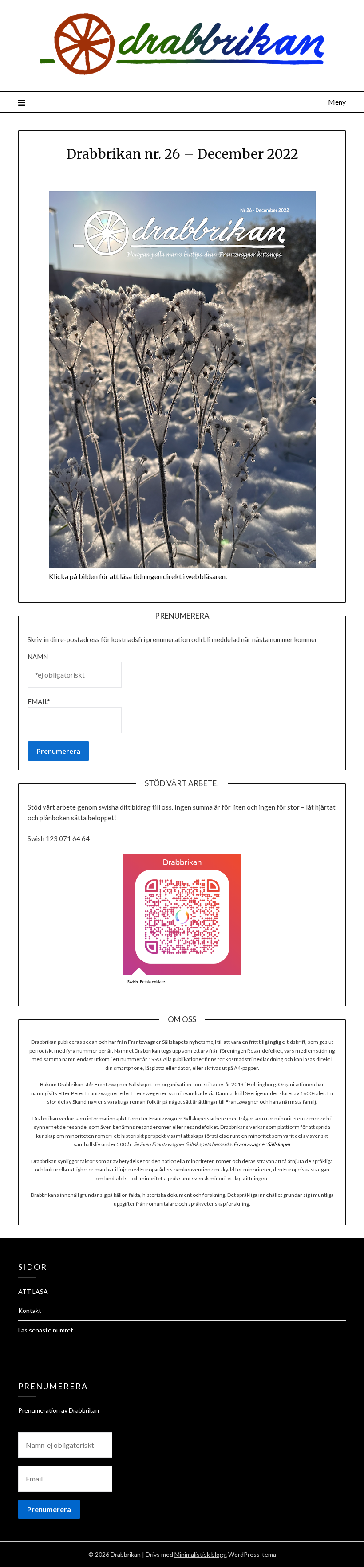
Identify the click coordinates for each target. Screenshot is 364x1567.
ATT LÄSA (33, 1291)
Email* (39, 701)
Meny (337, 102)
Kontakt (29, 1310)
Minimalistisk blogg (200, 1554)
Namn (38, 657)
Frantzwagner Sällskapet (261, 1144)
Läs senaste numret (45, 1330)
